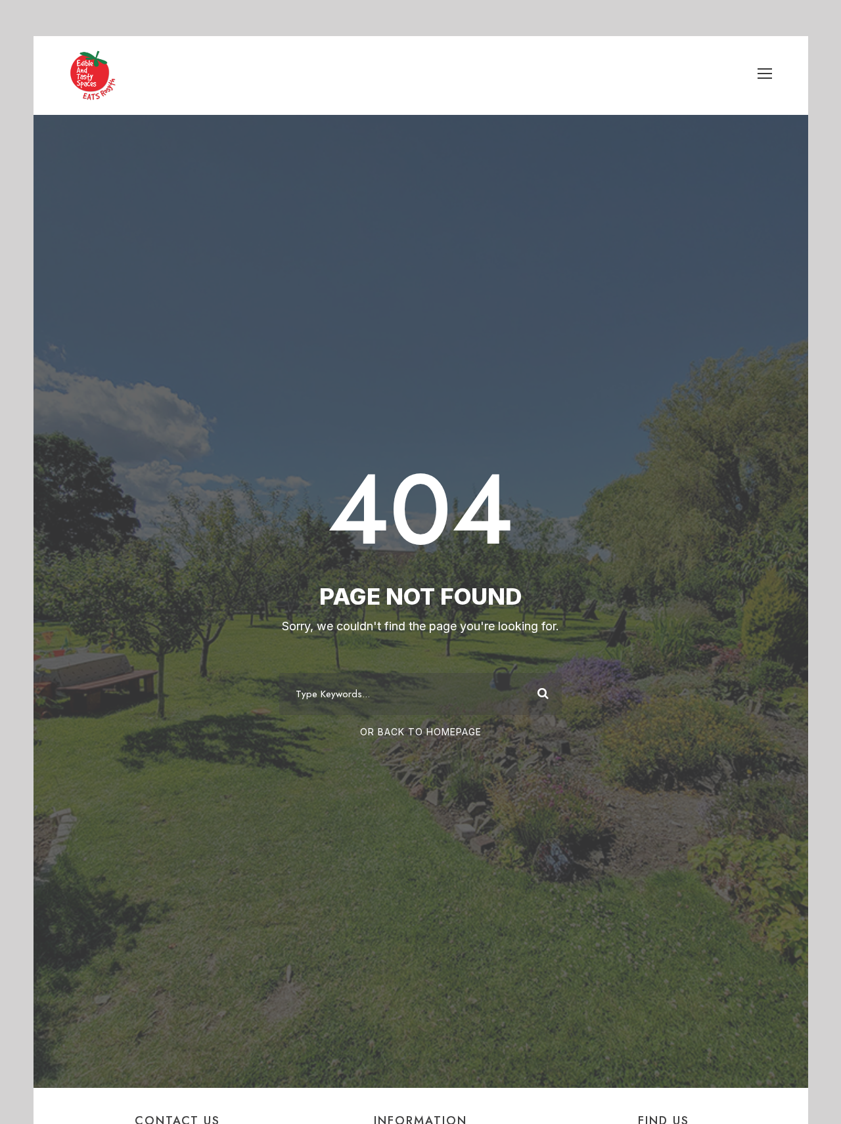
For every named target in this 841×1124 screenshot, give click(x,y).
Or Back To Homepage (421, 731)
